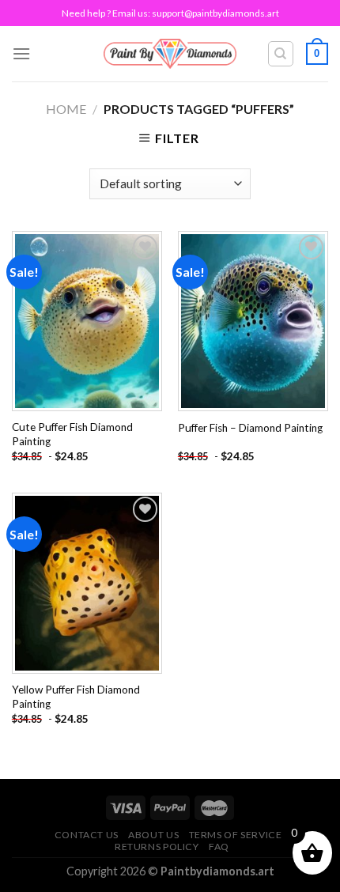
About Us (153, 835)
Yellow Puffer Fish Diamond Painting (76, 696)
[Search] (281, 53)
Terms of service (235, 835)
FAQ (219, 846)
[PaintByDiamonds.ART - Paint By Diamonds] (170, 53)
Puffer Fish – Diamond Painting (250, 427)
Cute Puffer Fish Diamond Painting (72, 434)
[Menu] (21, 53)
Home (66, 108)
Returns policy (157, 846)
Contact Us (87, 835)
